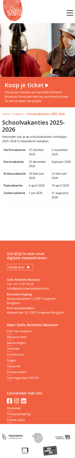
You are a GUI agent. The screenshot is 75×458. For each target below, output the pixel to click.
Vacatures (14, 366)
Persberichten (16, 372)
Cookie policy (16, 420)
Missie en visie (17, 337)
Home (6, 114)
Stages (11, 360)
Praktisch (18, 114)
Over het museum (19, 331)
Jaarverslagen (16, 343)
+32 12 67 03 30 (23, 284)
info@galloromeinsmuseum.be (28, 288)
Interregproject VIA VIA (23, 378)
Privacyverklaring (19, 414)
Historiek (13, 349)
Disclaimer (14, 408)
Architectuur (15, 354)
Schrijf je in (16, 267)
